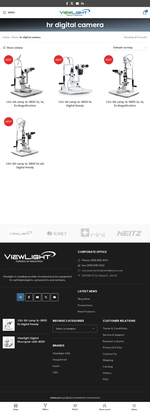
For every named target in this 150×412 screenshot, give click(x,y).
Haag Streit (60, 359)
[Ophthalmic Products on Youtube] (37, 297)
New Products (86, 311)
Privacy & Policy (112, 347)
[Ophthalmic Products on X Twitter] (46, 297)
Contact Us (110, 353)
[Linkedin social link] (82, 3)
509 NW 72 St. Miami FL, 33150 (99, 275)
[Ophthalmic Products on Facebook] (29, 297)
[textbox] (75, 328)
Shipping (108, 360)
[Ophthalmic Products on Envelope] (54, 297)
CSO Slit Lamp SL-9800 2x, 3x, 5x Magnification (25, 103)
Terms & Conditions (115, 328)
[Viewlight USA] (21, 233)
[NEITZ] (129, 233)
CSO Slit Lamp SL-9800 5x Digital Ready (75, 103)
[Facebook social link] (67, 3)
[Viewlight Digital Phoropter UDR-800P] (9, 342)
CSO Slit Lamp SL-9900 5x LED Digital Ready (25, 165)
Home (6, 37)
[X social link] (72, 3)
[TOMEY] (57, 233)
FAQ (105, 379)
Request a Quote (113, 341)
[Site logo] (75, 12)
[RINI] (93, 233)
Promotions (85, 305)
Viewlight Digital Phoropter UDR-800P (31, 340)
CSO (55, 372)
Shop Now (84, 298)
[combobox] (75, 328)
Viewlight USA (61, 353)
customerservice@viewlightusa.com (102, 270)
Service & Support (114, 334)
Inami (56, 365)
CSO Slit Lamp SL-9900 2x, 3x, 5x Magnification (125, 103)
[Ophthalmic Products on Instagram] (20, 297)
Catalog (108, 366)
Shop (15, 37)
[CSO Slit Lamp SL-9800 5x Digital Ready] (9, 325)
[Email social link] (77, 3)
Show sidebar (15, 47)
